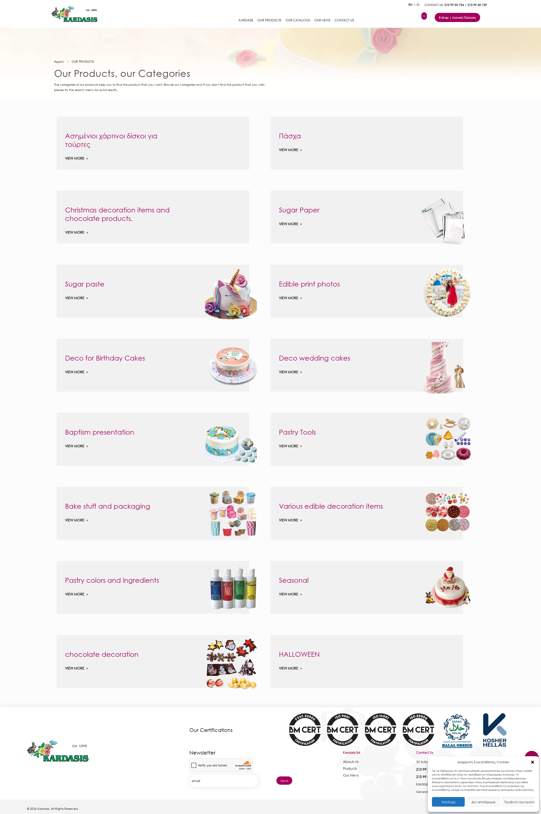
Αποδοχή (448, 802)
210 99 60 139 (477, 5)
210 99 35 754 (454, 5)
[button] (532, 762)
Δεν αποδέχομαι (483, 802)
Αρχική (59, 61)
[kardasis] (424, 16)
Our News (351, 775)
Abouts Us (351, 761)
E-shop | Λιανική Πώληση (457, 17)
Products (350, 768)
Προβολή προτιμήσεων (519, 802)
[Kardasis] (72, 13)
